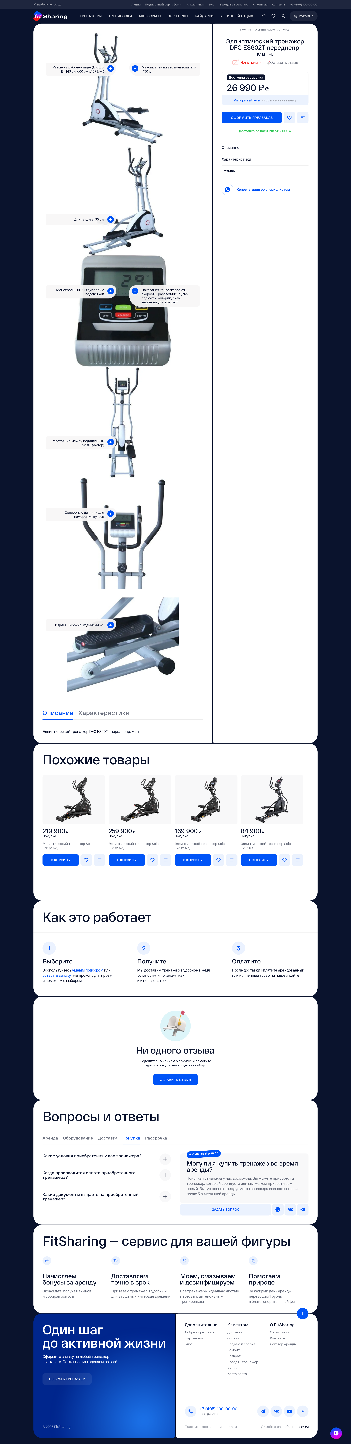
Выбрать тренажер (67, 1379)
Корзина (306, 16)
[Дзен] (302, 1411)
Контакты (279, 4)
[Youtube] (289, 1411)
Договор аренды (283, 1344)
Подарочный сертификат (164, 4)
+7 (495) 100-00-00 (304, 4)
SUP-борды (178, 16)
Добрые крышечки (200, 1332)
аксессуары (150, 16)
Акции (136, 4)
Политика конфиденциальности (211, 1427)
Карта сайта (237, 1374)
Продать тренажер (234, 4)
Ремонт (233, 1350)
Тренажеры (91, 16)
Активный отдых (236, 16)
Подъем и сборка (241, 1344)
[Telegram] (263, 1411)
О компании (196, 4)
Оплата (233, 1338)
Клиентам (260, 4)
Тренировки (120, 16)
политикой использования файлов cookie (286, 1436)
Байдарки (204, 16)
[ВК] (276, 1411)
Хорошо (341, 1436)
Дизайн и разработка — (280, 1427)
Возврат (234, 1356)
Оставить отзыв (284, 62)
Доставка (234, 1332)
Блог (212, 4)
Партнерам (194, 1338)
